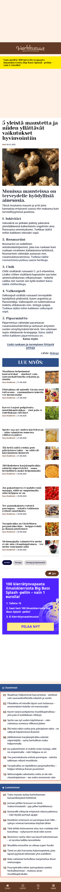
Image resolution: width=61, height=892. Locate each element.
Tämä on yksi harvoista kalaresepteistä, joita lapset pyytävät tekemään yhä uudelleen (31, 852)
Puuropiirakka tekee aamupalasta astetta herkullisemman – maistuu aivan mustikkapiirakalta (29, 871)
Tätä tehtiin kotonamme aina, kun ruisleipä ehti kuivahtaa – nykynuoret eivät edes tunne (32, 830)
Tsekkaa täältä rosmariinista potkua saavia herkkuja (25, 258)
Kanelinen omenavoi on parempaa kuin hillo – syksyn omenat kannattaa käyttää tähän (31, 821)
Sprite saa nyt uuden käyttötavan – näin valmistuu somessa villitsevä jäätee (22, 432)
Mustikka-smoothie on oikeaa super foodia (30, 845)
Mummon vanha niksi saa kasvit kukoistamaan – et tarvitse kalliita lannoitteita (32, 838)
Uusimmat (11, 687)
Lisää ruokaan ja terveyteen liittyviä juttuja (30, 346)
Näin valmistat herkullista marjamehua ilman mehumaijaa (31, 860)
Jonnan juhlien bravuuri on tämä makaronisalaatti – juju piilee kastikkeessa (29, 805)
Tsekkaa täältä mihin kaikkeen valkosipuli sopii (27, 310)
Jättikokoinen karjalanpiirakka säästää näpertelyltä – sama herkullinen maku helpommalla (21, 468)
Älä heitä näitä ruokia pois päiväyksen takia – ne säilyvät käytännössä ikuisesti (20, 450)
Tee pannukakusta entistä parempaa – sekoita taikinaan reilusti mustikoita (20, 508)
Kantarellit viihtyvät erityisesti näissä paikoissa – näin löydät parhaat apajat (32, 813)
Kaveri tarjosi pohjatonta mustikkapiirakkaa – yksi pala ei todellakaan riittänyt (22, 410)
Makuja (54, 353)
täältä (48, 229)
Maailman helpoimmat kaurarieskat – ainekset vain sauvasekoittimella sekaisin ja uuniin (20, 375)
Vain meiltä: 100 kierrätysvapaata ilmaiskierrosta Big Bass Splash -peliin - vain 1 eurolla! (28, 62)
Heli (4, 144)
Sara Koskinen (8, 382)
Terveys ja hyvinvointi (35, 562)
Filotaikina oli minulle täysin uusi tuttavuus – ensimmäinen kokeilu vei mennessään (23, 392)
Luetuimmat (12, 787)
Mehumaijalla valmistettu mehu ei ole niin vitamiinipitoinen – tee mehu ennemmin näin (23, 544)
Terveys (18, 562)
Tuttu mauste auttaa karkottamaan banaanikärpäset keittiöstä (26, 796)
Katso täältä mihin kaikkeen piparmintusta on (27, 334)
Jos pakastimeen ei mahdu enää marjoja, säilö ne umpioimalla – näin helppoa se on (21, 490)
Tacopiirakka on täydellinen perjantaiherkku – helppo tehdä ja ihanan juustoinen (21, 526)
